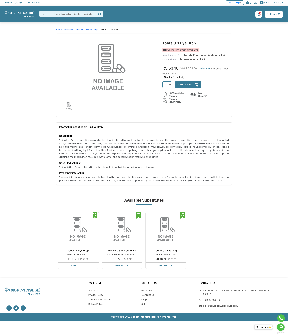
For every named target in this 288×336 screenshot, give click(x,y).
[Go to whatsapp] (281, 327)
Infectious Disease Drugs (87, 29)
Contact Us (147, 294)
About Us (93, 290)
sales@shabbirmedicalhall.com (220, 305)
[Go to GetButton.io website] (281, 333)
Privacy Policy (95, 294)
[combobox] (45, 14)
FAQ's (144, 299)
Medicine (68, 29)
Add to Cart (78, 265)
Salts (144, 304)
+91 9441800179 (32, 2)
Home (59, 29)
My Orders (147, 290)
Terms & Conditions (99, 299)
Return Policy (95, 304)
